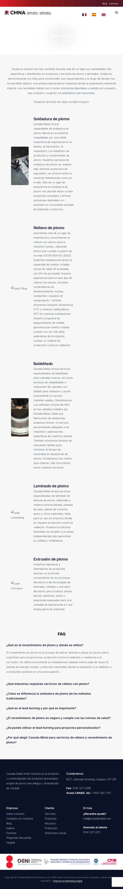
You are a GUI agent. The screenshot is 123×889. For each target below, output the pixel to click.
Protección (51, 828)
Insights (10, 842)
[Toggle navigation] (116, 12)
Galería (10, 828)
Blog (105, 3)
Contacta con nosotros (19, 818)
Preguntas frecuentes (18, 837)
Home (54, 41)
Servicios (50, 813)
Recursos (50, 823)
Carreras (113, 3)
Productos (51, 818)
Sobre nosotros (15, 813)
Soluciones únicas (55, 833)
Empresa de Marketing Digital (67, 881)
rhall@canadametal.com (97, 818)
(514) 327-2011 (91, 832)
